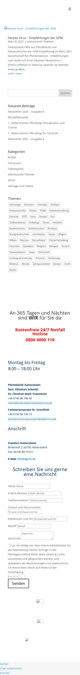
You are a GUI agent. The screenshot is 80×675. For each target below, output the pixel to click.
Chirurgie (42, 204)
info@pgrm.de (26, 459)
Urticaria (40, 258)
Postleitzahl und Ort (20, 519)
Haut (33, 216)
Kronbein (52, 228)
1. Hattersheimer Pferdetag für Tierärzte (33, 133)
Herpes (43, 216)
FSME (43, 210)
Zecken (57, 263)
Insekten (57, 222)
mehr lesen (15, 73)
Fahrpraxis (14, 163)
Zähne (12, 269)
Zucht (67, 263)
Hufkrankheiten (17, 222)
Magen (62, 234)
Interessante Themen (40, 41)
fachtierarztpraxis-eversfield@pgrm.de (32, 418)
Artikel (12, 157)
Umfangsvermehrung (20, 258)
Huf (52, 216)
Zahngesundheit (41, 263)
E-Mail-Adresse (17, 493)
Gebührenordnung (59, 210)
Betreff (12, 526)
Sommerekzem (17, 252)
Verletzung (54, 258)
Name (11, 486)
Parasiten (14, 246)
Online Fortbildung (58, 240)
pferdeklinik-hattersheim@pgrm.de (30, 402)
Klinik (11, 180)
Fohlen (33, 210)
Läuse (52, 234)
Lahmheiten (39, 234)
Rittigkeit (41, 246)
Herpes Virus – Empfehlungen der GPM (35, 38)
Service (65, 246)
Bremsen (29, 204)
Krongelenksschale (19, 234)
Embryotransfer (17, 210)
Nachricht (14, 538)
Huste (46, 222)
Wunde (25, 263)
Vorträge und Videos (20, 186)
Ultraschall (43, 252)
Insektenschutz (17, 228)
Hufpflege (34, 222)
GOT (24, 216)
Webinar (13, 263)
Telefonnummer (18, 500)
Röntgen (53, 246)
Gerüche (13, 216)
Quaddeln (28, 246)
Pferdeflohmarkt (18, 117)
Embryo (55, 204)
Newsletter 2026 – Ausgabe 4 (26, 111)
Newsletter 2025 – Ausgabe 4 (26, 139)
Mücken (24, 240)
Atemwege (15, 204)
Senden (18, 583)
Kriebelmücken (36, 228)
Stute (31, 252)
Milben (13, 240)
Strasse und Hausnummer (24, 507)
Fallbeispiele (16, 169)
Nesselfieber (38, 240)
